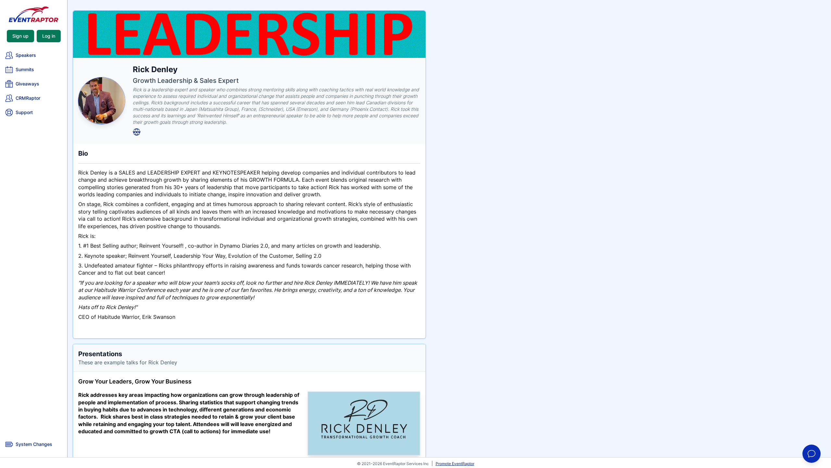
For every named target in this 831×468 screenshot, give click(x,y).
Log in (48, 36)
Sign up (20, 36)
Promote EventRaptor (455, 463)
